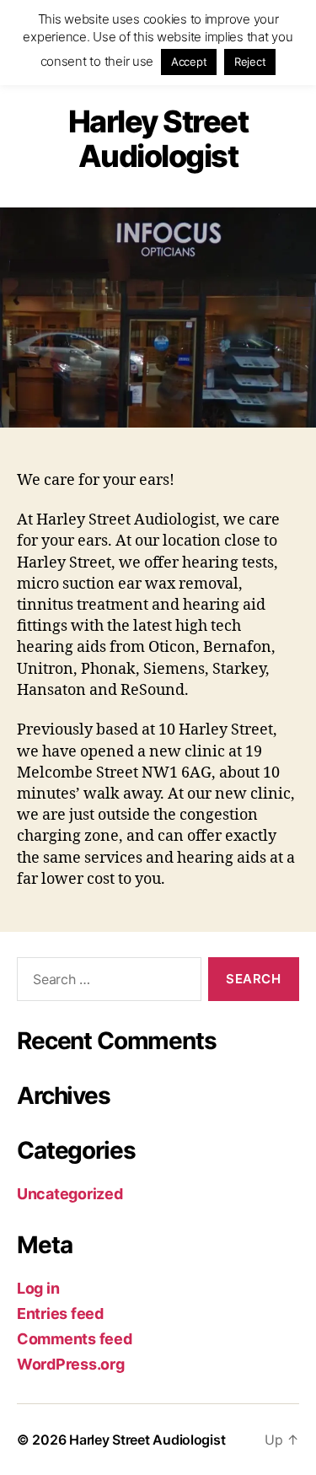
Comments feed (74, 1339)
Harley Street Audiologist (147, 1439)
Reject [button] (249, 61)
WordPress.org (71, 1364)
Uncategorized (70, 1194)
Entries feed (60, 1313)
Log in (38, 1288)
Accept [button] (188, 61)
